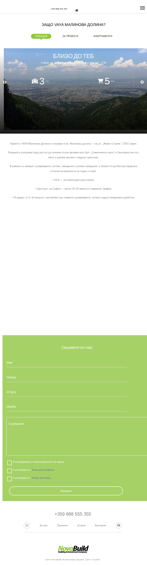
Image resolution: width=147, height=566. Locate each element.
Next (142, 82)
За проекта (70, 36)
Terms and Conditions (42, 470)
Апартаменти (102, 36)
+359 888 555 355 (59, 9)
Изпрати (65, 491)
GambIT (96, 560)
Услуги (81, 525)
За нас (43, 525)
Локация (41, 36)
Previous (5, 82)
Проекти (62, 525)
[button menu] (142, 7)
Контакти (100, 525)
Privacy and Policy (41, 478)
